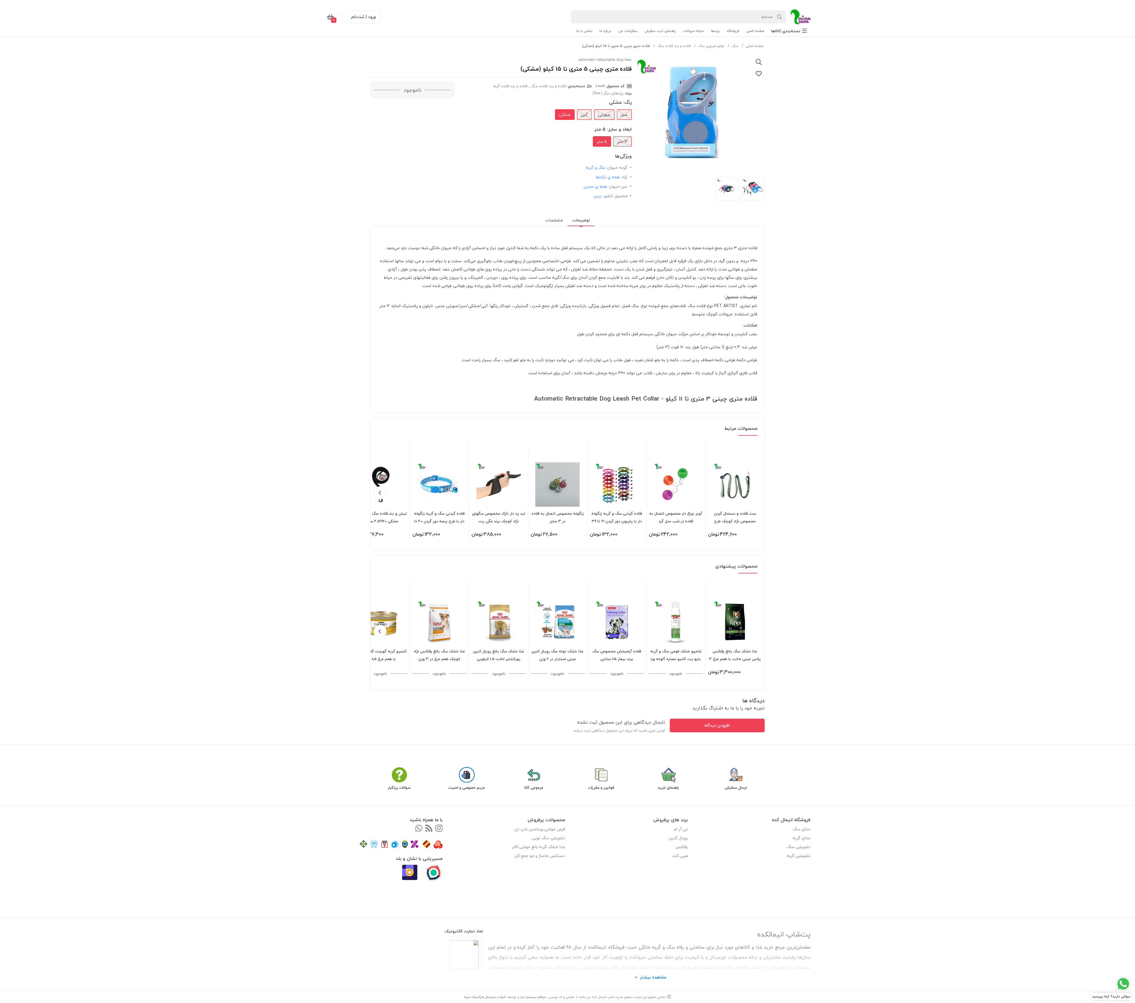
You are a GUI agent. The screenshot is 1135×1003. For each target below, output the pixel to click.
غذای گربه (801, 838)
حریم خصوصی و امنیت (466, 787)
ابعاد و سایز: (619, 129)
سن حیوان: (618, 186)
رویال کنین (678, 838)
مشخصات (554, 220)
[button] (789, 31)
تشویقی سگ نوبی (548, 838)
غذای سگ (801, 829)
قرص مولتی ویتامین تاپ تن (540, 829)
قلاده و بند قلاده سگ (674, 46)
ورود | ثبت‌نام (363, 16)
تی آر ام (681, 829)
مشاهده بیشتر (653, 977)
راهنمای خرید (668, 787)
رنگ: (627, 102)
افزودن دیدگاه (717, 725)
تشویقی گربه (798, 855)
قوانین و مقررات (601, 787)
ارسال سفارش (736, 787)
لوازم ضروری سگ (711, 46)
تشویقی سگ (798, 846)
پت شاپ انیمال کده (605, 997)
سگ (735, 46)
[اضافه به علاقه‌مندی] (759, 74)
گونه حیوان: (617, 167)
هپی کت (680, 855)
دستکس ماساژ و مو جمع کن (540, 855)
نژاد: (624, 177)
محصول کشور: (615, 196)
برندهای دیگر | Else (608, 93)
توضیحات (581, 220)
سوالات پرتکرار (399, 787)
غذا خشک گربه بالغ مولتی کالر (538, 846)
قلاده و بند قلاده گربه (510, 86)
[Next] (380, 492)
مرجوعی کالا (533, 787)
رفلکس (681, 846)
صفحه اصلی (754, 46)
